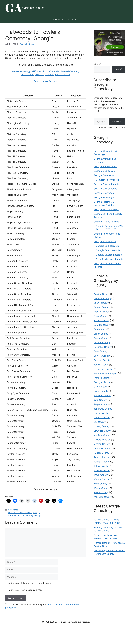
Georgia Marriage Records (109, 259)
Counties (72, 19)
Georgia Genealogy (104, 197)
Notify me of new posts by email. (25, 590)
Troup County (101, 475)
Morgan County (102, 444)
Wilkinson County (103, 497)
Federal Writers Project (105, 373)
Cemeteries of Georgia (45, 81)
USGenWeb (53, 71)
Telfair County (101, 466)
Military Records (102, 439)
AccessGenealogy (21, 71)
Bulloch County (101, 320)
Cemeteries (13, 510)
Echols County (101, 364)
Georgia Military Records (106, 221)
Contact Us (58, 19)
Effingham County (103, 369)
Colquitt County (102, 342)
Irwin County (100, 400)
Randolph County (103, 457)
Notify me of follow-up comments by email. (30, 583)
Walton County (101, 479)
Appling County (101, 294)
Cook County (100, 351)
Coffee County (101, 338)
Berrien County (101, 307)
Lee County (100, 422)
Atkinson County (102, 298)
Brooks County (101, 311)
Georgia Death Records (108, 250)
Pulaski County (101, 453)
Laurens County (102, 417)
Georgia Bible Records (105, 166)
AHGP (35, 71)
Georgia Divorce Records (109, 254)
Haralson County (102, 395)
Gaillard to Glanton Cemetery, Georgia (24, 515)
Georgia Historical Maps (106, 209)
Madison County (102, 435)
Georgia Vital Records (105, 241)
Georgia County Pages (105, 188)
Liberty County (101, 426)
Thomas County (102, 470)
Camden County (102, 325)
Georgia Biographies (104, 171)
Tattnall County (101, 461)
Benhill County (101, 303)
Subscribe (117, 121)
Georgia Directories (104, 193)
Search (97, 64)
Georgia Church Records (106, 184)
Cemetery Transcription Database (52, 74)
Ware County (100, 483)
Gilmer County (101, 386)
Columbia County (103, 347)
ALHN (42, 71)
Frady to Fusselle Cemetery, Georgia (24, 512)
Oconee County (102, 448)
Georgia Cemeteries (104, 175)
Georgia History (102, 382)
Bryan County (101, 316)
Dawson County (102, 360)
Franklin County (102, 378)
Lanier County (101, 413)
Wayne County (101, 488)
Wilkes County (101, 492)
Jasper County (101, 404)
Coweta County (102, 356)
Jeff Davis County (103, 408)
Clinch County (101, 333)
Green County (101, 391)
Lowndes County (102, 430)
